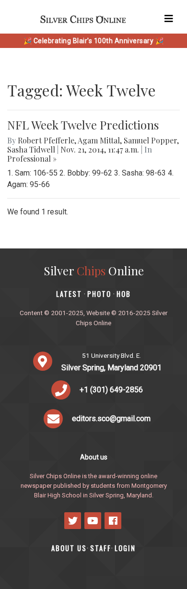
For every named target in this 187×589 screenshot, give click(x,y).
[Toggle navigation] (168, 19)
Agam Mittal (99, 140)
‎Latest (69, 294)
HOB (124, 294)
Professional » (32, 158)
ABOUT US (69, 548)
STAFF (100, 548)
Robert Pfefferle (46, 140)
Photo (99, 294)
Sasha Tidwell (31, 149)
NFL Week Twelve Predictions (83, 124)
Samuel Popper (150, 140)
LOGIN (125, 548)
